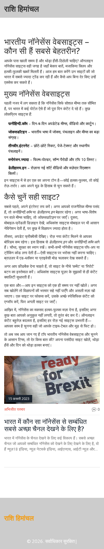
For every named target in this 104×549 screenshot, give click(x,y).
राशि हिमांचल (21, 9)
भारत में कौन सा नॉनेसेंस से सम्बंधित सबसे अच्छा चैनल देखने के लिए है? (45, 425)
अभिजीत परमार (14, 409)
